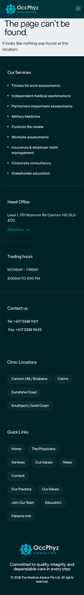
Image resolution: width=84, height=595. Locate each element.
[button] (78, 9)
